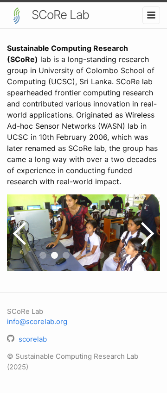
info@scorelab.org (37, 321)
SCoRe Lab (59, 14)
